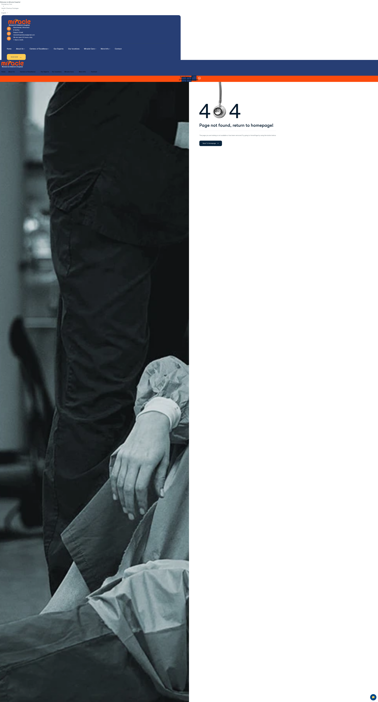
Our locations (57, 72)
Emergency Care (6, 4)
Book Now (16, 57)
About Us (11, 72)
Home (3, 72)
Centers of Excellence (27, 72)
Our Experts (45, 72)
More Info (82, 72)
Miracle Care (69, 72)
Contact (94, 72)
